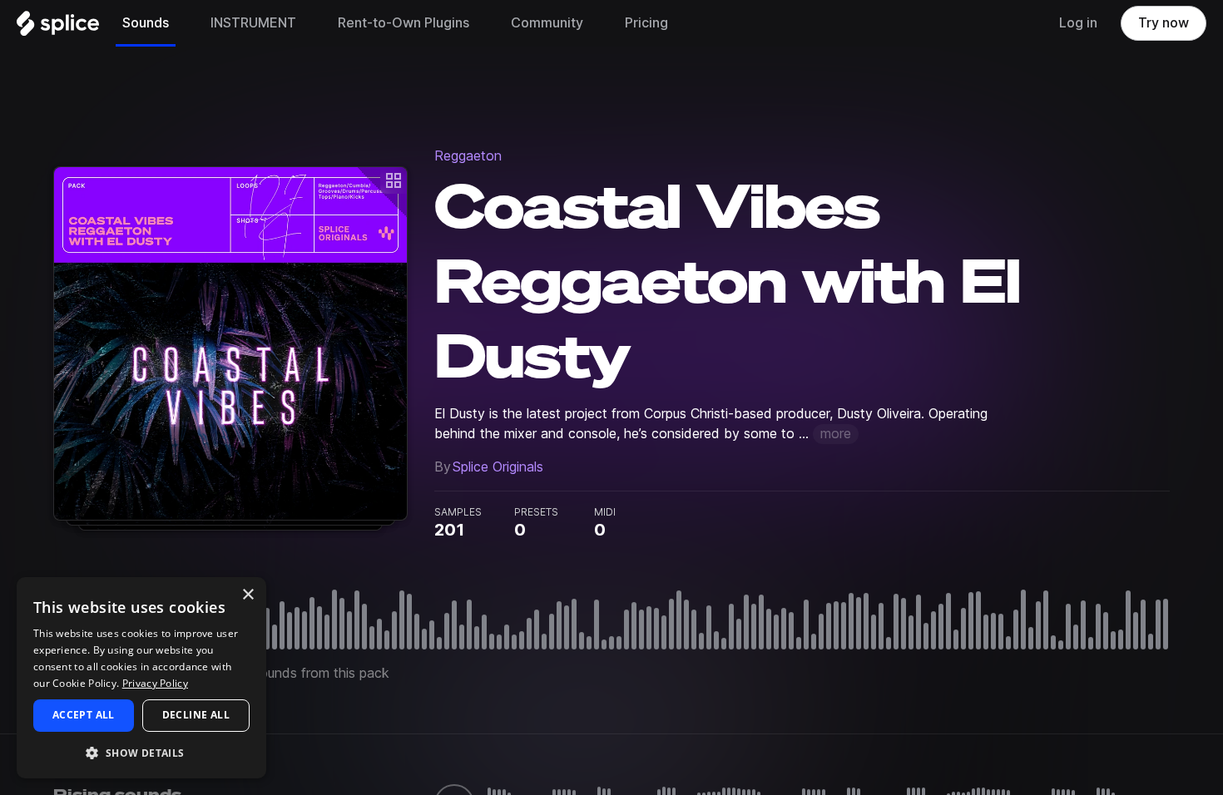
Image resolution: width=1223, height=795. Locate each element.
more (835, 434)
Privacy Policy (155, 683)
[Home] (58, 27)
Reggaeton (468, 156)
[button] (141, 752)
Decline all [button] (196, 715)
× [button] (247, 595)
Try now (1163, 23)
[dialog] (141, 677)
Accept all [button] (83, 715)
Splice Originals (498, 467)
